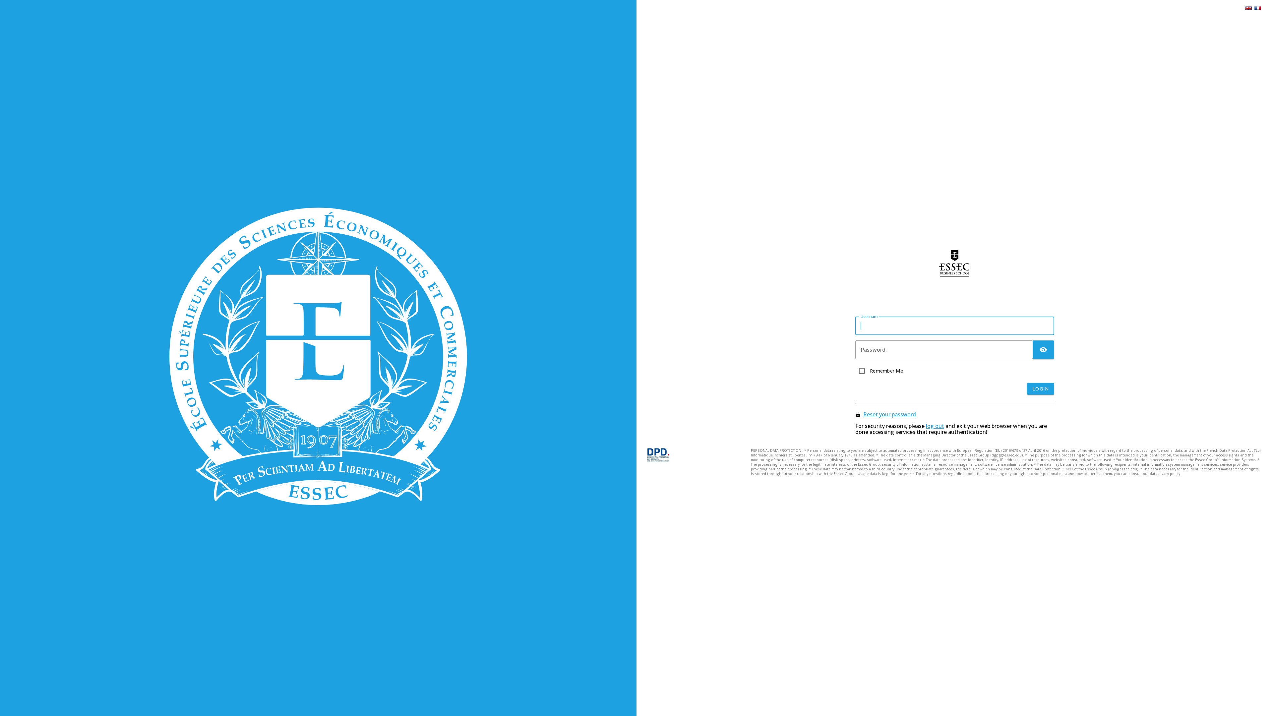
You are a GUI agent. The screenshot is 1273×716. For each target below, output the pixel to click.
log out (935, 426)
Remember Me (886, 371)
